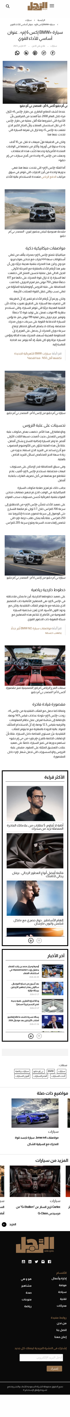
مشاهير (26, 1285)
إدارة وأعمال (59, 1278)
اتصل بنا (61, 1329)
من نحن (62, 1323)
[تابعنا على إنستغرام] (43, 1262)
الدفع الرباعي (48, 176)
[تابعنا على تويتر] (36, 1262)
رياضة (28, 1306)
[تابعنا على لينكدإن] (29, 1262)
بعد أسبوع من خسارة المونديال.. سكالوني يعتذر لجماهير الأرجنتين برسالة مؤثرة (25, 987)
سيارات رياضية (22, 1071)
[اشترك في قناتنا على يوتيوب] (23, 1262)
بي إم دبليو (38, 1071)
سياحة (62, 1291)
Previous (39, 940)
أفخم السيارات (40, 1076)
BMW (51, 1071)
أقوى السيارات (22, 1076)
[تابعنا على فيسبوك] (49, 1262)
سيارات (28, 20)
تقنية (63, 1298)
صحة (29, 1292)
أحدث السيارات (58, 1076)
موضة (63, 1285)
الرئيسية (41, 20)
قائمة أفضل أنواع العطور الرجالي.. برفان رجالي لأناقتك (37, 874)
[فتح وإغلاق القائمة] (52, 6)
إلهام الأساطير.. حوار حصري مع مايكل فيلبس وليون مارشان (38, 921)
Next (31, 940)
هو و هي (26, 1278)
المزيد (12, 1224)
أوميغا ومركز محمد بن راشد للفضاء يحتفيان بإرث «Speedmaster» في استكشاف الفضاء (23, 969)
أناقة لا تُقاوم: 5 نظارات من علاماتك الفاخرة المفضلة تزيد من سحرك (35, 827)
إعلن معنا (60, 1336)
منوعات (27, 1299)
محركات (62, 1305)
